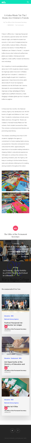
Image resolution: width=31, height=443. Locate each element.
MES (12, 316)
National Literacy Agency (11, 319)
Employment (14, 358)
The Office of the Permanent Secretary (16, 22)
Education (7, 316)
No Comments (20, 25)
